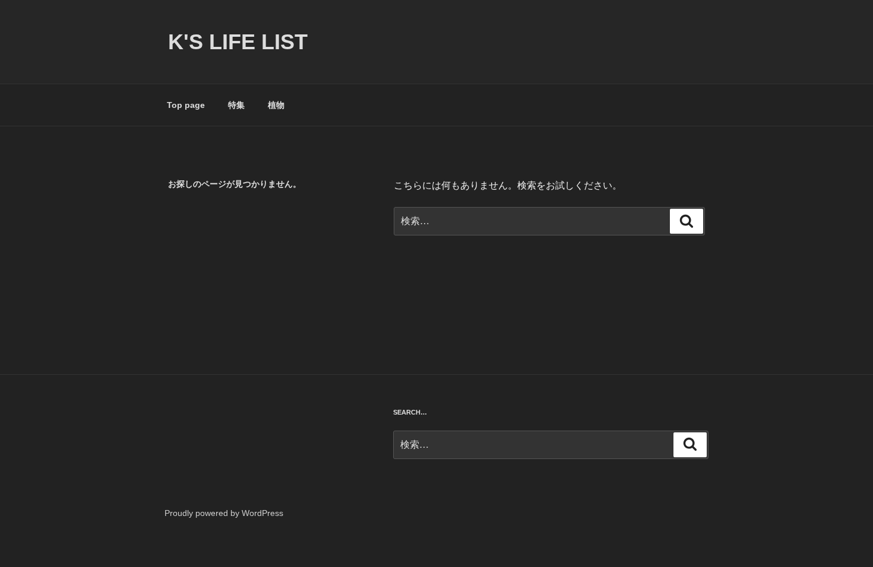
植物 (276, 105)
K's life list (238, 42)
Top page (186, 105)
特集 (236, 105)
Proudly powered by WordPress (224, 513)
